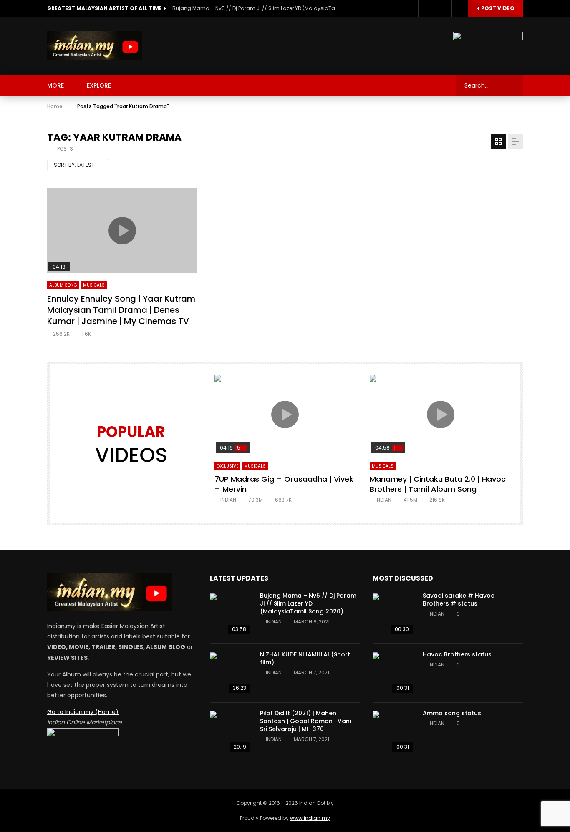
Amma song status (452, 713)
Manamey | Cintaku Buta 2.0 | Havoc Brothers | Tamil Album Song (438, 484)
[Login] (459, 8)
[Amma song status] (393, 732)
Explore (99, 85)
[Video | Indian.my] (94, 45)
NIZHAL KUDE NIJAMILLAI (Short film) (305, 658)
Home (55, 106)
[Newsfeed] (443, 8)
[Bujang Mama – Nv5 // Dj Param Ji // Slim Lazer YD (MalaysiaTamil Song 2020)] (231, 614)
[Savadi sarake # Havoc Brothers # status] (393, 614)
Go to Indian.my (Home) (83, 712)
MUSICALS (94, 285)
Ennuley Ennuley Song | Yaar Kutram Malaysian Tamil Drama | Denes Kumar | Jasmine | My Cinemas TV (121, 310)
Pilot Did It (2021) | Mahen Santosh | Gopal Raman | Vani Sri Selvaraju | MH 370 (305, 721)
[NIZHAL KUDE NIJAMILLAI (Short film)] (231, 673)
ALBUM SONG (63, 285)
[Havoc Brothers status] (393, 673)
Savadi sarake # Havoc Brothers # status (458, 599)
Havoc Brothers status (457, 654)
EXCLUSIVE (227, 466)
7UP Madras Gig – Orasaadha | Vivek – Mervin (283, 484)
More (55, 85)
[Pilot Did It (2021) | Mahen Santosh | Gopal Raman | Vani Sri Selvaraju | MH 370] (231, 732)
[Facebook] (426, 8)
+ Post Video (496, 8)
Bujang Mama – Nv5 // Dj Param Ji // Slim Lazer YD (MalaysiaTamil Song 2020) (255, 8)
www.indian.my (310, 818)
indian (228, 499)
